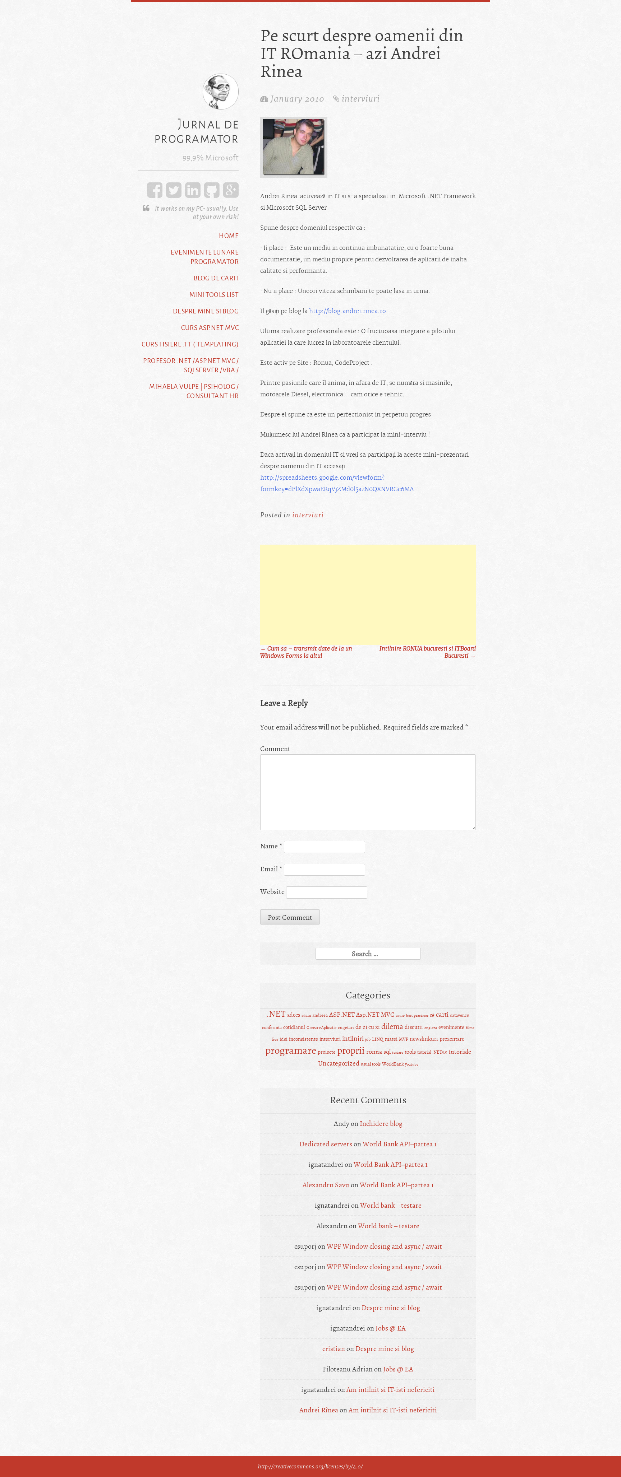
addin (306, 1015)
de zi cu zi (367, 1027)
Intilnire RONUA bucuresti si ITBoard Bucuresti (428, 652)
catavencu (459, 1015)
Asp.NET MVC (375, 1015)
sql (387, 1052)
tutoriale (459, 1052)
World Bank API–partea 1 (400, 1144)
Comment (275, 748)
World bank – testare (391, 1205)
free (275, 1039)
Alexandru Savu (326, 1184)
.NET (276, 1014)
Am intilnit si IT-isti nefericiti (390, 1389)
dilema (392, 1026)
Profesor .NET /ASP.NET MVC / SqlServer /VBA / (191, 365)
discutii (414, 1027)
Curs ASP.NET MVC (210, 327)
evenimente (451, 1027)
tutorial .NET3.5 (432, 1052)
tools (410, 1052)
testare (397, 1052)
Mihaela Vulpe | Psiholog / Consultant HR (194, 391)
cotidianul (294, 1027)
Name (271, 846)
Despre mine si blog (206, 311)
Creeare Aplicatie (321, 1027)
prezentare (452, 1039)
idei (284, 1039)
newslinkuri (424, 1039)
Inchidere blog (381, 1123)
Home (229, 235)
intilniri (353, 1038)
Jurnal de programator (196, 130)
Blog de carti (216, 278)
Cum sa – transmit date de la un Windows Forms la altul (306, 652)
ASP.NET (342, 1014)
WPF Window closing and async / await (384, 1246)
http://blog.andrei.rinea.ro (347, 311)
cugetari (346, 1027)
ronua (374, 1052)
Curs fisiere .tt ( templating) (190, 344)
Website (272, 891)
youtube (411, 1064)
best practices (417, 1015)
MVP (403, 1039)
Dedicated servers (325, 1144)
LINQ (377, 1039)
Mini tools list (214, 294)
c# (432, 1015)
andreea (320, 1015)
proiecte (327, 1052)
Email (271, 869)
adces (293, 1015)
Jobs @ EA (391, 1328)
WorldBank (393, 1064)
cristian (333, 1348)
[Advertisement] (368, 595)
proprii (351, 1050)
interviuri (361, 99)
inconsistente (303, 1039)
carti (442, 1014)
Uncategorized (338, 1063)
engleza (430, 1027)
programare (290, 1050)
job (368, 1039)
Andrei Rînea (318, 1410)
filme (470, 1027)
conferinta (272, 1027)
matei (391, 1039)
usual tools (371, 1064)
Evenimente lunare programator (205, 256)
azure (400, 1015)
